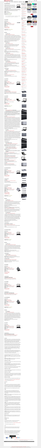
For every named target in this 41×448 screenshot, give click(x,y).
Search (29, 1)
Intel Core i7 (8, 82)
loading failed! (5, 441)
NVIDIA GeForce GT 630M (11, 301)
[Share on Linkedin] (17, 437)
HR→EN (9, 163)
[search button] (34, 0)
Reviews (7, 1)
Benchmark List (12, 380)
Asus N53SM (8, 284)
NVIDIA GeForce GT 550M (11, 189)
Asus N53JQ (8, 81)
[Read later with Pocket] (14, 437)
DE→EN (11, 91)
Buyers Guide (20, 1)
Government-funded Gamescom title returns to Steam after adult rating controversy (34, 24)
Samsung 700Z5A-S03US (24, 15)
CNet (8, 53)
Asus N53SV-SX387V (9, 232)
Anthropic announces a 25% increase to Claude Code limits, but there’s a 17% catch (29, 24)
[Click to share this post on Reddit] (13, 437)
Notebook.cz (7, 180)
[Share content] (5, 437)
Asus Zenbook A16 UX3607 (24, 20)
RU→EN (10, 70)
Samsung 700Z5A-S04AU (24, 13)
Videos (12, 1)
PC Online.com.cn (8, 293)
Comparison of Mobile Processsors (17, 422)
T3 (7, 43)
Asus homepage (7, 86)
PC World (8, 130)
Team (16, 446)
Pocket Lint (8, 34)
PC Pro (8, 48)
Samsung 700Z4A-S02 (24, 9)
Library (26, 1)
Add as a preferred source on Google (13, 436)
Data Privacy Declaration (19, 446)
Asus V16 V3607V (23, 43)
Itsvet (6, 163)
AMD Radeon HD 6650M (11, 268)
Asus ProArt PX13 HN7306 (24, 58)
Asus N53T (8, 325)
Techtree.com (8, 213)
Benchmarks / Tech (16, 1)
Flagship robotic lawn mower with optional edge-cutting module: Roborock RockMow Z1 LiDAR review (29, 7)
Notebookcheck (9, 143)
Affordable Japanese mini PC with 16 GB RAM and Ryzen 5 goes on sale (29, 19)
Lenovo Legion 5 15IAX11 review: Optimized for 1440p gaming (34, 7)
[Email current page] (19, 437)
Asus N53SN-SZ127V (9, 187)
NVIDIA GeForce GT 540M (11, 100)
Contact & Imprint (13, 446)
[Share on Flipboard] (16, 437)
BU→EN (10, 224)
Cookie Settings (24, 446)
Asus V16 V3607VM (23, 31)
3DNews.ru (7, 156)
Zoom (6, 74)
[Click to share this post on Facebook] (6, 437)
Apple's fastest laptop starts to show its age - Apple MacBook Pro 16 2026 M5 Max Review (34, 12)
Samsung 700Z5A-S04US (24, 11)
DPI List (14, 424)
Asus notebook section (7, 27)
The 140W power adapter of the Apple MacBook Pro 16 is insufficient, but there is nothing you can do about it (34, 19)
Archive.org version (12, 34)
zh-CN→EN (10, 278)
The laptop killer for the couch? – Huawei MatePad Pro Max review (29, 12)
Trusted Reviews (9, 244)
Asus (29, 439)
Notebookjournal (8, 91)
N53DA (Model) (6, 273)
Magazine (24, 1)
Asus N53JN (8, 22)
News (9, 1)
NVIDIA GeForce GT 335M (11, 23)
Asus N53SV (8, 98)
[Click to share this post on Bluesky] (10, 437)
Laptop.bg (7, 224)
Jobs (31, 1)
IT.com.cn (7, 278)
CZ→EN (10, 180)
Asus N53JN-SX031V (9, 170)
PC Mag (8, 312)
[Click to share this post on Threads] (8, 437)
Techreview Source (8, 116)
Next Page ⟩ (32, 14)
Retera (8, 70)
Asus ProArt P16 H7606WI (24, 55)
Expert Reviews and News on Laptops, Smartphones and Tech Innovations (20, 439)
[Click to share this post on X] (11, 437)
